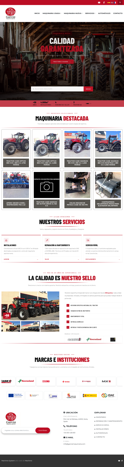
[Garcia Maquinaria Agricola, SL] (11, 418)
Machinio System (8, 461)
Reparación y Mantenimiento (109, 421)
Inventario (101, 417)
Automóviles (104, 13)
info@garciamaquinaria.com (74, 444)
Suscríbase (43, 430)
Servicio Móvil (102, 425)
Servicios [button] (89, 13)
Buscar (88, 89)
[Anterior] (3, 64)
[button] (52, 13)
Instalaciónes (102, 429)
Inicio (37, 13)
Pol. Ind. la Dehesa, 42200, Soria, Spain (75, 420)
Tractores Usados (62, 61)
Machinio (28, 461)
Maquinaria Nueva (72, 13)
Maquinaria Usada (51, 13)
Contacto (118, 13)
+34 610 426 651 (69, 433)
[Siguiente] (120, 64)
